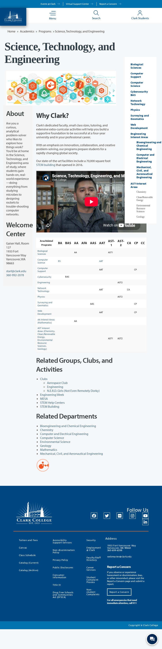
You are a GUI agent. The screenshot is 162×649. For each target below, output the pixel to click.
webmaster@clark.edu (119, 556)
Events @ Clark (48, 3)
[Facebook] (94, 516)
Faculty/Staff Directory (94, 558)
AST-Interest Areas (138, 185)
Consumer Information (59, 576)
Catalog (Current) (29, 562)
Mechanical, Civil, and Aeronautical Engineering (71, 454)
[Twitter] (107, 516)
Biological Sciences (43, 252)
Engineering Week (52, 395)
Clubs (43, 379)
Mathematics (48, 450)
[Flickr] (120, 516)
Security (91, 540)
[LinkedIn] (145, 522)
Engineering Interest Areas (139, 135)
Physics (41, 296)
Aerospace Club (57, 383)
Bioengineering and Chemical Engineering (68, 426)
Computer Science (43, 261)
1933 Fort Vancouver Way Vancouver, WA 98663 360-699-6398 (121, 548)
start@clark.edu (16, 271)
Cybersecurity (44, 276)
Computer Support (43, 270)
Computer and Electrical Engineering (64, 434)
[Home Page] (13, 16)
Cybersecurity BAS (139, 93)
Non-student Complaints (93, 592)
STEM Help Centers (52, 403)
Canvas (23, 547)
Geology (45, 446)
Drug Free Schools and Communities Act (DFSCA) (63, 595)
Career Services (91, 568)
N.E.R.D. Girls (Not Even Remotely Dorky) (73, 391)
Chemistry (46, 430)
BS (59, 261)
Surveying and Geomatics (45, 304)
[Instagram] (132, 516)
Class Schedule (27, 555)
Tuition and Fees (28, 540)
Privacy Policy (60, 559)
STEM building (45, 165)
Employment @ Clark (94, 548)
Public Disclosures (63, 567)
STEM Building (49, 406)
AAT (101, 261)
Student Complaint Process (92, 580)
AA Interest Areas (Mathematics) (46, 321)
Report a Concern (108, 3)
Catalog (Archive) (28, 570)
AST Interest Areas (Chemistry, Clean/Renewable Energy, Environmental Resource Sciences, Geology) (46, 338)
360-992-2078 (15, 275)
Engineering (44, 282)
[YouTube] (145, 516)
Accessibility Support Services (62, 541)
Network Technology (43, 290)
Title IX (57, 584)
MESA (44, 399)
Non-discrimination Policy (64, 551)
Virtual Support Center (77, 3)
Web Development (44, 312)
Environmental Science (55, 442)
